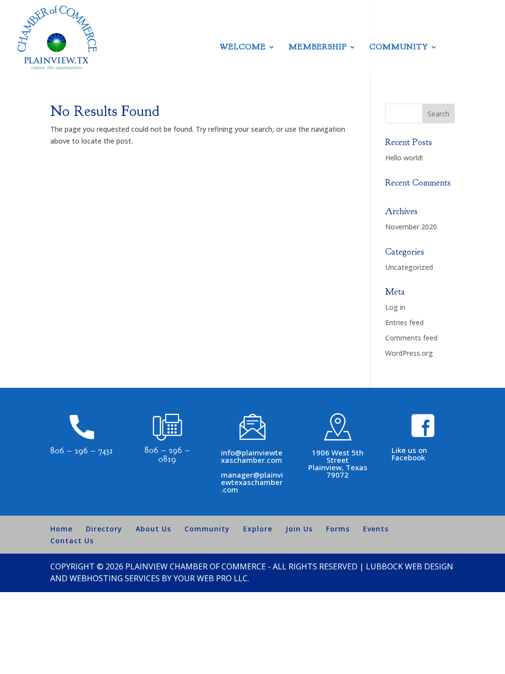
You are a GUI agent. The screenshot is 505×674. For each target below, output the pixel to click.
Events (376, 528)
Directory (104, 528)
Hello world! (404, 157)
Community (398, 47)
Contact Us (72, 540)
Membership (318, 47)
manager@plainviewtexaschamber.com (252, 482)
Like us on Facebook (409, 453)
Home (61, 528)
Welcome (243, 47)
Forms (338, 528)
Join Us (299, 528)
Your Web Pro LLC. (211, 578)
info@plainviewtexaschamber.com (252, 456)
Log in (395, 307)
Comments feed (411, 337)
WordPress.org (409, 353)
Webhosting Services (115, 578)
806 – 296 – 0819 (167, 455)
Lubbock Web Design (409, 566)
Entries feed (404, 322)
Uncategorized (409, 267)
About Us (153, 528)
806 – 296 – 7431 (81, 450)
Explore (257, 528)
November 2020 (411, 226)
